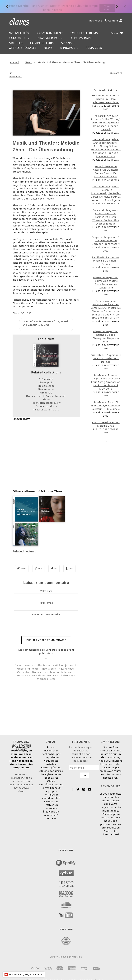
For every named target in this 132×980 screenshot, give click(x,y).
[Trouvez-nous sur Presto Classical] (66, 882)
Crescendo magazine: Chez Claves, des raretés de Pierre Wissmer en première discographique (105, 216)
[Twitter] (78, 789)
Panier (114, 33)
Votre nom (46, 591)
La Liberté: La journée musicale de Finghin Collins (105, 261)
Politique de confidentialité (51, 796)
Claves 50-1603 (22, 313)
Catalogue (18, 38)
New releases (46, 389)
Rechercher (51, 750)
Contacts (51, 818)
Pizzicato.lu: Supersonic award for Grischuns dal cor (106, 358)
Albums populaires (51, 770)
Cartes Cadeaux (51, 787)
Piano (46, 399)
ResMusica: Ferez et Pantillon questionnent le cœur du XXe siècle (105, 405)
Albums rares (82, 38)
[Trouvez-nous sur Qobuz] (66, 872)
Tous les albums (84, 33)
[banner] (19, 22)
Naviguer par (49, 38)
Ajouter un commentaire (46, 614)
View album (107, 6)
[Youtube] (89, 789)
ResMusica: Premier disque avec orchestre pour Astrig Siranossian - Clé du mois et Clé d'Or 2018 (105, 381)
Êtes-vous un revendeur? (51, 813)
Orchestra (46, 392)
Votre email (46, 602)
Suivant (115, 73)
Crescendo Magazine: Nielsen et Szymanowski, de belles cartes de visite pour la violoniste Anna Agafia (106, 193)
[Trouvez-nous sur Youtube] (66, 914)
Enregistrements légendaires (51, 776)
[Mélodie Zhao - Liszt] (25, 533)
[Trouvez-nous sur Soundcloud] (66, 903)
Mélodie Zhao (27, 178)
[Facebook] (72, 789)
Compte (113, 20)
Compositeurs (42, 43)
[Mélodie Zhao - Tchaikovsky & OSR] (46, 355)
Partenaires (51, 801)
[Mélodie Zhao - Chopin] (25, 509)
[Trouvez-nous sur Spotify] (66, 861)
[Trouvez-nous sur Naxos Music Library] (66, 893)
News (48, 48)
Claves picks (46, 382)
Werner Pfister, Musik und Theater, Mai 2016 (45, 323)
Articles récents (105, 89)
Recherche (95, 20)
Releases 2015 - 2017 (46, 409)
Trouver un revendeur (51, 806)
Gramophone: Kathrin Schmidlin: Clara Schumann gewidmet (105, 99)
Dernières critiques (51, 784)
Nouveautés (19, 33)
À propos (68, 48)
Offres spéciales (22, 48)
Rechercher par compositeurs (51, 755)
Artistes (16, 43)
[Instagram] (83, 789)
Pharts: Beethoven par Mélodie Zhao (106, 424)
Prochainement (50, 33)
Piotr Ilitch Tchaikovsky (46, 402)
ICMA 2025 (94, 48)
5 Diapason (46, 379)
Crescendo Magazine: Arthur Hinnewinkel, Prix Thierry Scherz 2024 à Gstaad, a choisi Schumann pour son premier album (106, 148)
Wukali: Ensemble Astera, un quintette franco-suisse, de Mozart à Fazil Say (105, 171)
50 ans (67, 43)
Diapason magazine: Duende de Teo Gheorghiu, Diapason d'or (106, 336)
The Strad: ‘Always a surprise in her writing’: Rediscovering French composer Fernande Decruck (105, 122)
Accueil (14, 62)
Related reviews (24, 551)
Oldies (51, 781)
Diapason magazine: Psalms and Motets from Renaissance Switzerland (105, 282)
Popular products (46, 406)
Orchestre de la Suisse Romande (46, 396)
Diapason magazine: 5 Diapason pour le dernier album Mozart (106, 240)
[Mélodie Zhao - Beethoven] (52, 509)
